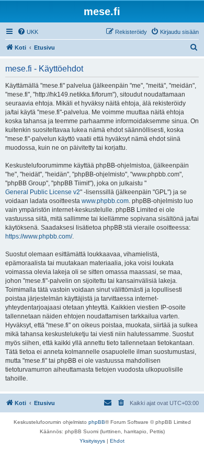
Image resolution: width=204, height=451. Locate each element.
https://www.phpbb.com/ (38, 236)
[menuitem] (27, 32)
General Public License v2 (42, 192)
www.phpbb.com (105, 201)
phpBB (96, 422)
